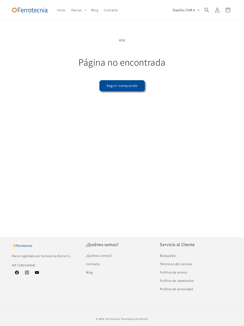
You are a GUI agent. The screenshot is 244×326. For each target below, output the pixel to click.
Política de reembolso (177, 281)
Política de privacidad (176, 289)
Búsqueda (167, 255)
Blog (89, 272)
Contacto (93, 264)
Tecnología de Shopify (134, 319)
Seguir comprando (122, 85)
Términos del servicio (176, 264)
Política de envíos (173, 272)
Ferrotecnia (113, 319)
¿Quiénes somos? (99, 255)
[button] (78, 10)
